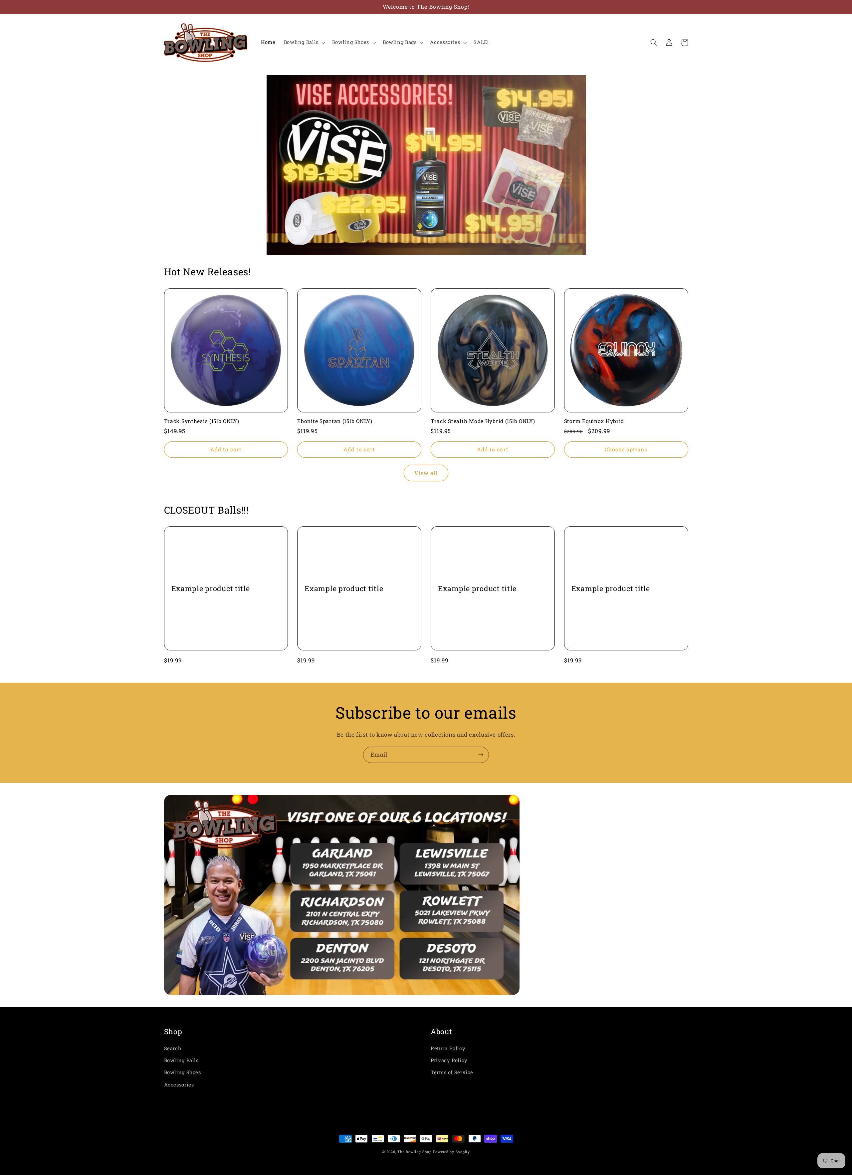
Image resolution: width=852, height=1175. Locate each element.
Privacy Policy (449, 1060)
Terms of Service (452, 1072)
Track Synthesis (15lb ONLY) (201, 421)
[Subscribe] (481, 755)
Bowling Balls (181, 1060)
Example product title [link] (210, 588)
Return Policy (448, 1048)
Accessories (179, 1084)
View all (426, 472)
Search (172, 1048)
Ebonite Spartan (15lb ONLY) (334, 421)
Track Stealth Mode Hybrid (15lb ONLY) (483, 421)
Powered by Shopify (451, 1151)
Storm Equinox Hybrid (594, 421)
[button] (304, 42)
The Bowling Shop (414, 1151)
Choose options (626, 449)
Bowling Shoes (182, 1072)
